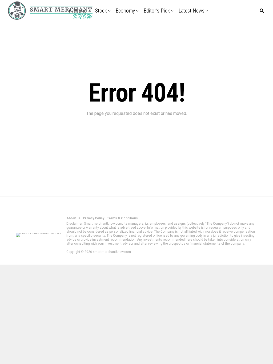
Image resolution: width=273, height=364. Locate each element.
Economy (125, 10)
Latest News (191, 10)
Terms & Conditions (122, 218)
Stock (101, 10)
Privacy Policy (93, 218)
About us (73, 218)
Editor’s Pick (157, 10)
